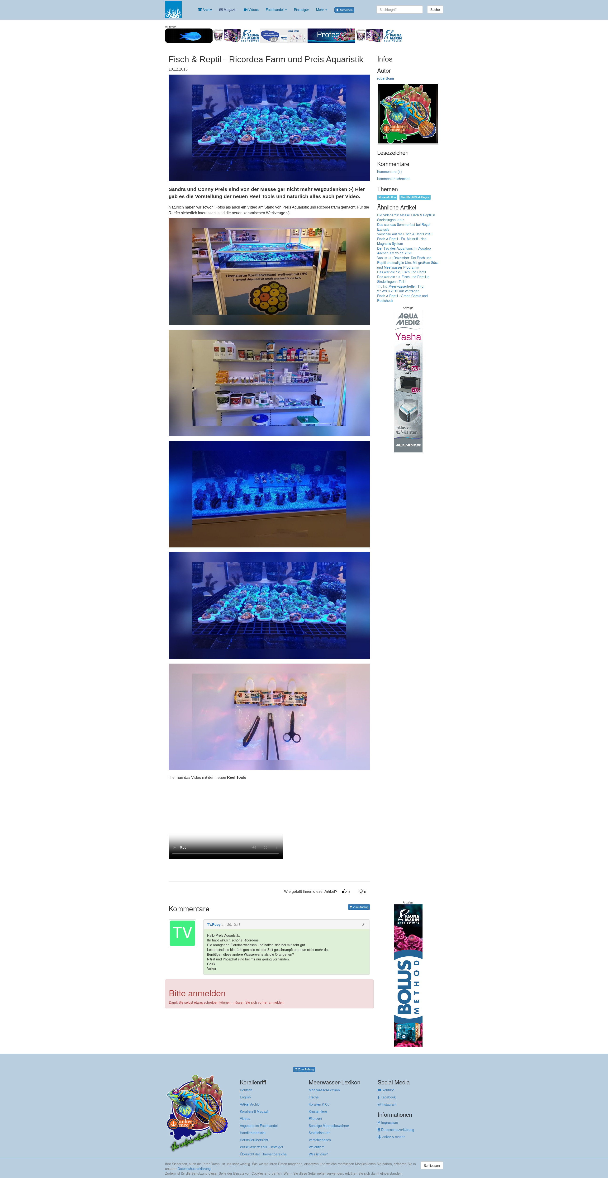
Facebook (388, 1097)
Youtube (388, 1090)
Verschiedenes (320, 1139)
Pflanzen (315, 1118)
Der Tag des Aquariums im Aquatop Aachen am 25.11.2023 (404, 250)
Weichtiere (317, 1147)
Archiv (207, 9)
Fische (314, 1097)
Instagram (388, 1104)
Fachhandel (275, 9)
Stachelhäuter (319, 1132)
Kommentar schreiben (393, 178)
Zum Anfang (360, 907)
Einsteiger (301, 9)
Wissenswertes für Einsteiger (261, 1147)
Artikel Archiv (249, 1104)
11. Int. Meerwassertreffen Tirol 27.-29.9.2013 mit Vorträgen (400, 288)
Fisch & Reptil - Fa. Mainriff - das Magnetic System (401, 241)
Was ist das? (318, 1154)
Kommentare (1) (389, 171)
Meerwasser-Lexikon (324, 1090)
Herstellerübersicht (254, 1139)
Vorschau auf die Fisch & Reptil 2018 (404, 234)
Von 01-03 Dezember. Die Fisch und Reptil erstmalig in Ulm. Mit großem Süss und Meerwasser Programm (407, 262)
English (245, 1097)
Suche (435, 9)
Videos (253, 9)
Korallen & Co (319, 1104)
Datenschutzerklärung (397, 1129)
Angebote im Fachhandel (259, 1125)
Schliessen (432, 1165)
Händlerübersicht (253, 1132)
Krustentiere (318, 1111)
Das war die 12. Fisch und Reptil (401, 272)
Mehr (320, 9)
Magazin (230, 9)
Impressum (389, 1122)
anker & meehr (393, 1136)
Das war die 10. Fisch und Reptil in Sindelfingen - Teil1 (403, 279)
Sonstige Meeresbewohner (329, 1125)
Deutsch (246, 1090)
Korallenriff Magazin (255, 1111)
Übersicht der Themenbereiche (263, 1154)
